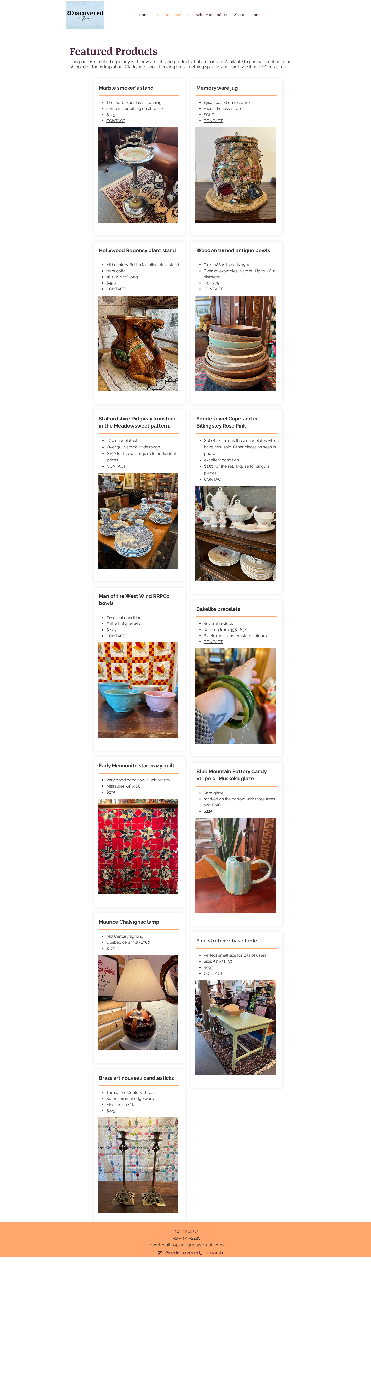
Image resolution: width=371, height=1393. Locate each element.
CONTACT (115, 120)
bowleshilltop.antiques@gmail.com (187, 1244)
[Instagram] (160, 1253)
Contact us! (275, 66)
